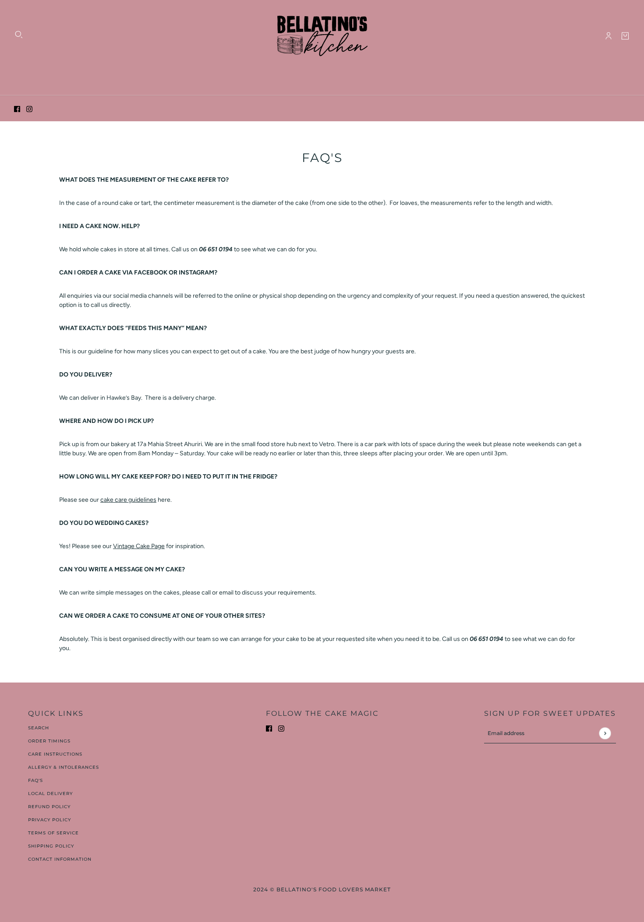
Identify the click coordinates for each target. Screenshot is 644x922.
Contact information (60, 859)
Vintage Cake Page (139, 546)
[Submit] (605, 733)
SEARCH (38, 728)
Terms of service (53, 833)
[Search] (19, 34)
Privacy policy (49, 820)
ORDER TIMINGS (49, 741)
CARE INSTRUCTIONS (55, 754)
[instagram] (29, 109)
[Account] (608, 36)
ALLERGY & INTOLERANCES (63, 767)
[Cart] (625, 36)
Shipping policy (51, 846)
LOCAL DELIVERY (50, 793)
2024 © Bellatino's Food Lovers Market (322, 889)
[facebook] (17, 109)
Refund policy (49, 806)
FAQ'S (35, 780)
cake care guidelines (128, 499)
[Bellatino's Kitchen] (322, 36)
